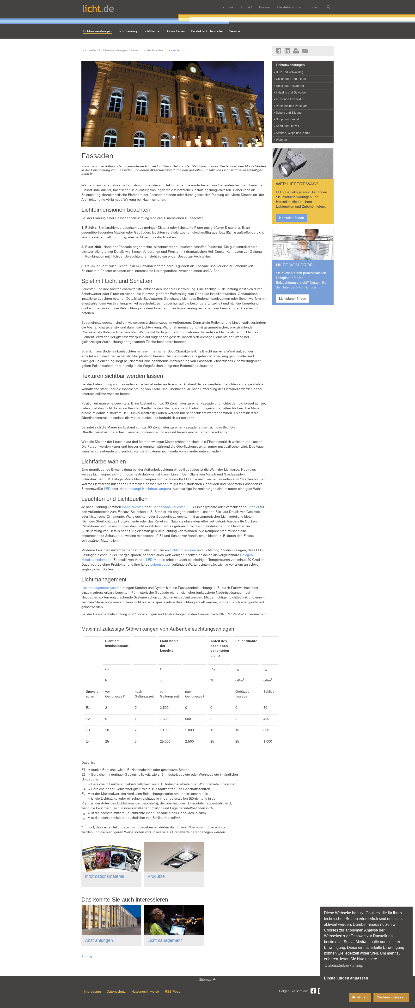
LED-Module (155, 560)
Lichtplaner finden (292, 298)
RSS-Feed (173, 991)
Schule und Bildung (289, 112)
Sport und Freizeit (287, 126)
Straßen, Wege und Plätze (293, 133)
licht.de (227, 7)
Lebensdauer (160, 564)
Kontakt (246, 7)
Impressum (92, 991)
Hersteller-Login (289, 7)
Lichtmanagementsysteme (101, 588)
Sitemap (206, 979)
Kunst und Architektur (147, 50)
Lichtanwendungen (113, 50)
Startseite (88, 50)
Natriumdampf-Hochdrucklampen (144, 489)
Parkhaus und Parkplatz (291, 106)
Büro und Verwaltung (289, 72)
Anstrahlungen (99, 940)
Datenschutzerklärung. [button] (344, 965)
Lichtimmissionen (183, 550)
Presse (264, 7)
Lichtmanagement (164, 940)
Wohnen (281, 139)
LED (107, 489)
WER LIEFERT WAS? (297, 184)
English (313, 7)
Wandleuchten (133, 507)
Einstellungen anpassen (346, 978)
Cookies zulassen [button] (391, 997)
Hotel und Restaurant (290, 86)
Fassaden (174, 50)
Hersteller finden (291, 218)
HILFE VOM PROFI (295, 265)
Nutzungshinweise (145, 991)
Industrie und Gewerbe (291, 92)
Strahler (253, 507)
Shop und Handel (287, 119)
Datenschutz (116, 991)
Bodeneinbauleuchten (169, 507)
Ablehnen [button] (360, 997)
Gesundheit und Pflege (291, 79)
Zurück (86, 957)
